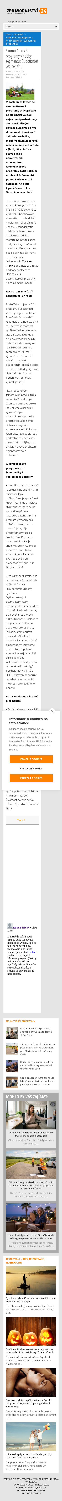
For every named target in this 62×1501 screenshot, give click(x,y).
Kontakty (33, 1490)
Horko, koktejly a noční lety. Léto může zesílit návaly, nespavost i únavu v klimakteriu (31, 1237)
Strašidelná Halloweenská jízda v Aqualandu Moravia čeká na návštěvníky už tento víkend (29, 1351)
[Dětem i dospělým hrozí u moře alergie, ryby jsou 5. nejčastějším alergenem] (31, 1436)
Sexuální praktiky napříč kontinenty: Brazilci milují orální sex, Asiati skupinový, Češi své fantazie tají (28, 1403)
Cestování (19, 34)
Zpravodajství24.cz (31, 1479)
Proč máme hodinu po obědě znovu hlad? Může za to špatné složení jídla (31, 1134)
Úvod (8, 34)
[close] (52, 711)
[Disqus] (22, 872)
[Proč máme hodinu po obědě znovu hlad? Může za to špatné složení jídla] (31, 1115)
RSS (43, 1490)
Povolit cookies (31, 759)
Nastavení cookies (31, 1493)
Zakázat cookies (31, 778)
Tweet (21, 820)
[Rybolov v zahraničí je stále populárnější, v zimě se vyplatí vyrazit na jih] (31, 1280)
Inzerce (21, 1490)
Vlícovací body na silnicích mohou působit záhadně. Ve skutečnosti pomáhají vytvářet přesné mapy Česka (31, 1185)
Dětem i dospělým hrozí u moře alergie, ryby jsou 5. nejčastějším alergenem (29, 1456)
